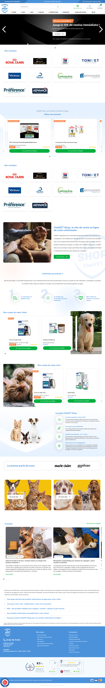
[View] (29, 131)
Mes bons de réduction (43, 645)
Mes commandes (41, 635)
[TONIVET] (90, 61)
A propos (71, 643)
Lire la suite (9, 574)
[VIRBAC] (14, 76)
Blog (93, 12)
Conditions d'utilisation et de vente (78, 641)
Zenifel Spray (71, 392)
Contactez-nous (73, 635)
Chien (14, 12)
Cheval (41, 12)
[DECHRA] (40, 76)
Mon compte (40, 632)
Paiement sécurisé (74, 645)
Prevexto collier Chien (15, 340)
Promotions (54, 12)
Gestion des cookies (74, 652)
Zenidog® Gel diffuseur (49, 340)
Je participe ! (59, 34)
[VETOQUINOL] (65, 76)
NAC (32, 12)
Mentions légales (73, 637)
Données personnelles (74, 639)
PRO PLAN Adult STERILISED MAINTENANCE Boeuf (23, 142)
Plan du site (72, 650)
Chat (23, 12)
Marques (66, 12)
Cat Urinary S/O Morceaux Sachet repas (66, 142)
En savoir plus (60, 257)
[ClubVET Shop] (19, 634)
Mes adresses (40, 641)
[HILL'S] (65, 61)
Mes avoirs (40, 639)
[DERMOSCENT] (90, 76)
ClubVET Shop (49, 685)
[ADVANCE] (40, 90)
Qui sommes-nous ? (74, 648)
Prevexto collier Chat (40, 392)
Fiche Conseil (58, 556)
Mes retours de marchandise (44, 637)
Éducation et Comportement (15, 556)
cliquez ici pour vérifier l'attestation (42, 680)
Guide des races (80, 12)
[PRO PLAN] (40, 61)
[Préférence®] (14, 90)
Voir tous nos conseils (93, 523)
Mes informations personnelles (45, 643)
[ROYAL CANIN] (14, 61)
